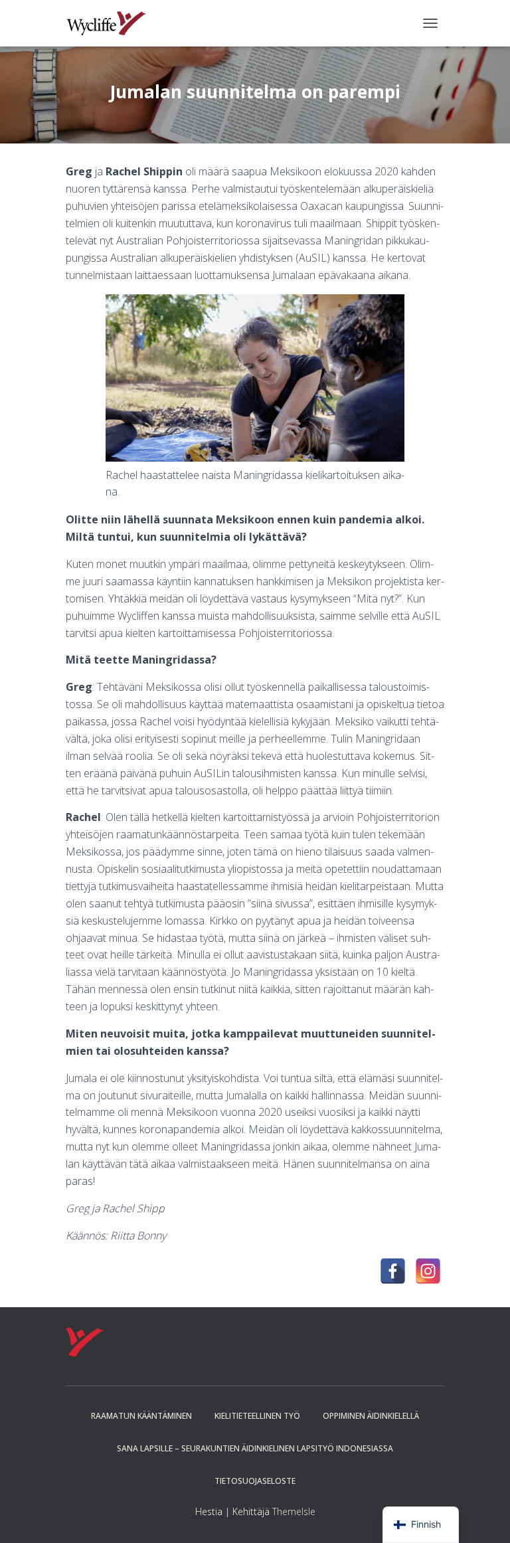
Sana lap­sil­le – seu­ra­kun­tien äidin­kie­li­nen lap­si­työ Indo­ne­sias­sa (255, 1448)
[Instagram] (428, 1271)
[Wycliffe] (111, 23)
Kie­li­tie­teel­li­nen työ (257, 1415)
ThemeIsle (293, 1511)
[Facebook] (393, 1271)
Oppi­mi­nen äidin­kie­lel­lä (371, 1415)
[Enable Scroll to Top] (484, 1516)
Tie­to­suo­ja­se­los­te (255, 1481)
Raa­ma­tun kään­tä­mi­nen (141, 1415)
